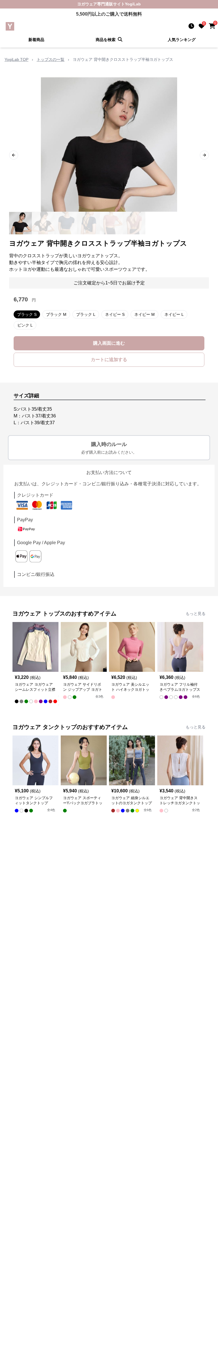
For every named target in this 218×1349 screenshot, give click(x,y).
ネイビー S (115, 314)
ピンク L (25, 325)
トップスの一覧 (50, 59)
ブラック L (85, 314)
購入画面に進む (109, 343)
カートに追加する (109, 359)
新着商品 (36, 39)
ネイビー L (174, 314)
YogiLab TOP (16, 59)
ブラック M (56, 314)
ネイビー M (144, 314)
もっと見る (196, 613)
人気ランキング (182, 39)
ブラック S (27, 314)
